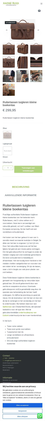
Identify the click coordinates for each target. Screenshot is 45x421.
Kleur (5, 128)
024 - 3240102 (9, 358)
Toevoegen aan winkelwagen (28, 169)
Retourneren (7, 382)
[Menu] (41, 3)
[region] (22, 402)
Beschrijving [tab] (20, 187)
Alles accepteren (22, 405)
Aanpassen (22, 411)
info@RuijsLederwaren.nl (13, 360)
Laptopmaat (7, 144)
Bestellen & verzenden (10, 380)
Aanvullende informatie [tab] (21, 195)
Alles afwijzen (22, 416)
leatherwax (7, 307)
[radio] (7, 135)
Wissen (5, 157)
